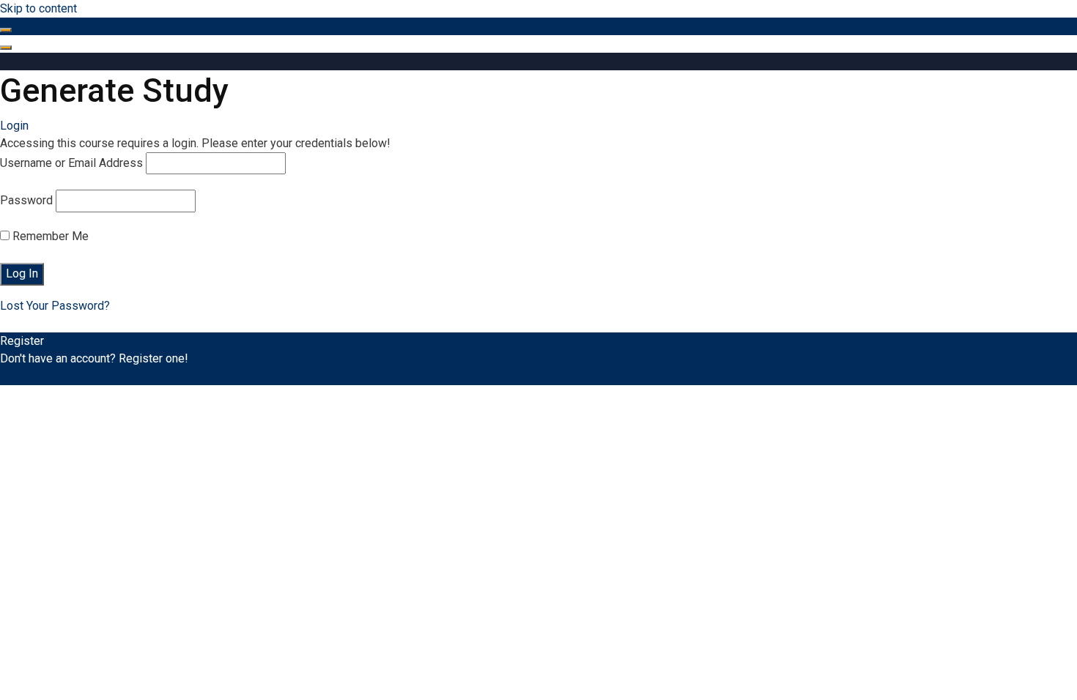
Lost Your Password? (55, 306)
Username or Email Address (71, 163)
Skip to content (38, 8)
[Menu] (6, 47)
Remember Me (49, 236)
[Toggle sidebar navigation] (6, 30)
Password (26, 200)
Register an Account (51, 376)
